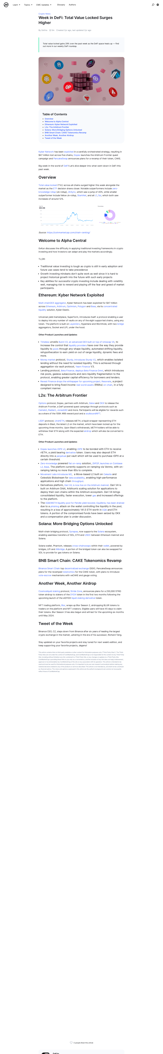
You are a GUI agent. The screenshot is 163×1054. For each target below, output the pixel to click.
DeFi (66, 166)
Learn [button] (15, 5)
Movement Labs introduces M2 (56, 474)
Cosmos (43, 591)
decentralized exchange (77, 568)
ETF (55, 188)
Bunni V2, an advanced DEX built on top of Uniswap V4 (86, 342)
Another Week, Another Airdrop (59, 135)
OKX (102, 403)
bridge (120, 324)
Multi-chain (44, 303)
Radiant (52, 410)
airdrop (87, 431)
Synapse (73, 531)
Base (93, 306)
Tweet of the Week (53, 138)
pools (55, 349)
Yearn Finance (83, 366)
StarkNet (81, 195)
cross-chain (78, 545)
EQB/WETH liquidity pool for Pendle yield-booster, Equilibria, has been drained (85, 503)
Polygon (82, 306)
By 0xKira (43, 30)
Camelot (43, 410)
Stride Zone (76, 591)
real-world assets (85, 385)
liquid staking (53, 591)
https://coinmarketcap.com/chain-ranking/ (68, 232)
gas (94, 495)
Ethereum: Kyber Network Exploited (61, 124)
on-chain (107, 385)
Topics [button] (27, 5)
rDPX (79, 449)
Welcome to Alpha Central (56, 121)
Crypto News (44, 14)
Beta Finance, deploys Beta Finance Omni (82, 370)
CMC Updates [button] (42, 5)
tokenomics (69, 572)
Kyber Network (46, 151)
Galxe (92, 403)
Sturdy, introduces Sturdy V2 (81, 359)
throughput (77, 481)
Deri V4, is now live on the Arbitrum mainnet (86, 485)
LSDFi (41, 421)
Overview (49, 119)
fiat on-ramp (74, 463)
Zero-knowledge (48, 463)
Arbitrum (61, 306)
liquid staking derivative (83, 598)
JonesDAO (62, 410)
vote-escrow (45, 575)
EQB (104, 510)
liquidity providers (78, 345)
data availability (77, 477)
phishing (54, 506)
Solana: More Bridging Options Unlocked (63, 130)
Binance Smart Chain (49, 568)
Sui (99, 195)
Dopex (77, 155)
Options (43, 403)
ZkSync (72, 192)
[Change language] (157, 4)
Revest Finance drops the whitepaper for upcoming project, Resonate (75, 381)
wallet (106, 545)
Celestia (108, 474)
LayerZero (75, 324)
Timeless (44, 342)
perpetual (61, 456)
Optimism (71, 306)
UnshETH (59, 421)
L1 (96, 195)
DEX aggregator (58, 303)
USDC (88, 535)
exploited (69, 151)
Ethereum (51, 306)
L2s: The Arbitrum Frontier (57, 127)
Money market (47, 359)
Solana (101, 531)
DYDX (73, 594)
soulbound (91, 413)
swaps (87, 545)
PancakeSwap (60, 158)
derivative (71, 452)
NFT (98, 413)
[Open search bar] (153, 4)
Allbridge (60, 549)
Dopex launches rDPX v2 (52, 449)
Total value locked (48, 185)
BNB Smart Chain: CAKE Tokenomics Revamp (65, 132)
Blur (63, 605)
